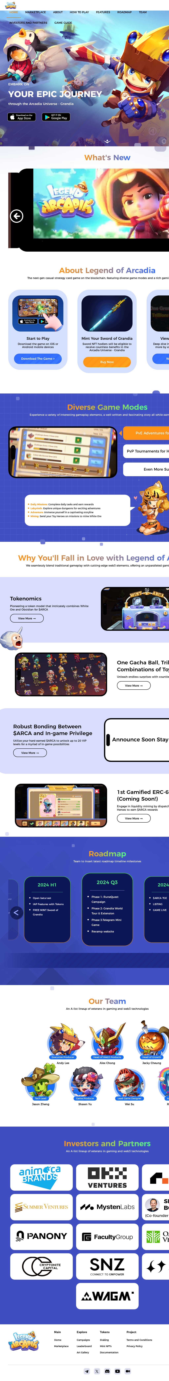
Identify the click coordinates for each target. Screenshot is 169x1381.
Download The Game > (38, 359)
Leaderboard (84, 1346)
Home (57, 1339)
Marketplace (61, 1346)
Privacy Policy (135, 1346)
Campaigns (83, 1339)
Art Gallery (83, 1352)
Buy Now (107, 362)
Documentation (109, 1352)
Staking (104, 1339)
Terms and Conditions (139, 1339)
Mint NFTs (106, 1346)
